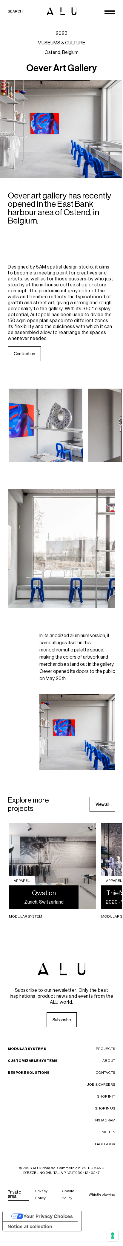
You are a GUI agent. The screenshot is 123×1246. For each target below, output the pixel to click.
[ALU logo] (61, 11)
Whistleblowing (102, 1194)
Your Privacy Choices (48, 1216)
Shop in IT (106, 1096)
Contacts (105, 1072)
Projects (105, 1049)
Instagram (104, 1120)
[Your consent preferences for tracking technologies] (112, 1235)
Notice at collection (29, 1226)
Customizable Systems (33, 1061)
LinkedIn (107, 1132)
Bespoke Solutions (29, 1072)
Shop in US (105, 1108)
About (108, 1061)
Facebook (105, 1144)
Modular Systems (27, 1049)
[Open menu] (109, 12)
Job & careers (101, 1084)
